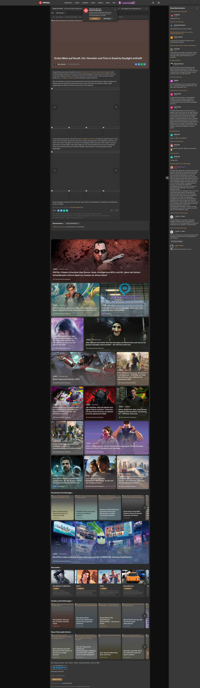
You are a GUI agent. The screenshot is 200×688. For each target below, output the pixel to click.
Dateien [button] (100, 3)
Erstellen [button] (61, 13)
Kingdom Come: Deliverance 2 (132, 8)
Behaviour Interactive (77, 217)
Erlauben (94, 18)
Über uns (62, 663)
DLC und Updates (105, 215)
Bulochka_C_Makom (180, 216)
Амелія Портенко (179, 245)
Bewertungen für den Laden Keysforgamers (183, 45)
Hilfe (52, 663)
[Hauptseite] (44, 2)
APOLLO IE (177, 134)
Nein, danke (107, 18)
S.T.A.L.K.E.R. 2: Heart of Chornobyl (77, 8)
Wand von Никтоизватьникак (179, 213)
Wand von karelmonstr (176, 141)
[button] (176, 241)
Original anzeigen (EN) (76, 207)
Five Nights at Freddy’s (88, 139)
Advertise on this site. (57, 671)
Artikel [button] (77, 3)
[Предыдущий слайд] (54, 107)
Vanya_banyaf (178, 37)
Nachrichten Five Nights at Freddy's (63, 215)
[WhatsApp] (142, 64)
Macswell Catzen (179, 64)
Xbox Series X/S (68, 213)
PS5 (75, 213)
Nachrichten (59, 17)
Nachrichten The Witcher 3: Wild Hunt (92, 213)
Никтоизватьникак (179, 167)
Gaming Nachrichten (71, 17)
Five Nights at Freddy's (67, 78)
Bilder (68, 217)
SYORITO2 (177, 15)
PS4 (79, 213)
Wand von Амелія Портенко (178, 228)
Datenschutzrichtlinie (84, 663)
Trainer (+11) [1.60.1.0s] (176, 22)
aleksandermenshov (180, 25)
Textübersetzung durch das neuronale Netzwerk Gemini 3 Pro (181, 32)
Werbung (56, 663)
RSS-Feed (93, 663)
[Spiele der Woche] (146, 8)
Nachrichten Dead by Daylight (82, 215)
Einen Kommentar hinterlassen (62, 279)
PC (54, 213)
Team (66, 663)
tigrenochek (177, 94)
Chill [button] (114, 3)
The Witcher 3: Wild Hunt (89, 72)
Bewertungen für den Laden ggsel (180, 163)
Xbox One (59, 213)
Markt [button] (108, 3)
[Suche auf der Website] (153, 2)
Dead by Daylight (105, 72)
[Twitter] (139, 64)
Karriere (71, 663)
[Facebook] (136, 64)
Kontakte (76, 663)
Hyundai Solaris (174, 131)
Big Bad (176, 80)
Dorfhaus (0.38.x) (175, 60)
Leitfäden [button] (85, 3)
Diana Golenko (61, 64)
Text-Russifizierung (176, 77)
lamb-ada (177, 144)
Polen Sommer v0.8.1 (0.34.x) (178, 90)
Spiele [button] (93, 3)
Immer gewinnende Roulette (178, 11)
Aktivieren (87, 686)
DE (99, 663)
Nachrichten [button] (68, 3)
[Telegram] (144, 64)
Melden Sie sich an (59, 227)
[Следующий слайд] (117, 107)
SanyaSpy (177, 49)
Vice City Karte (174, 153)
